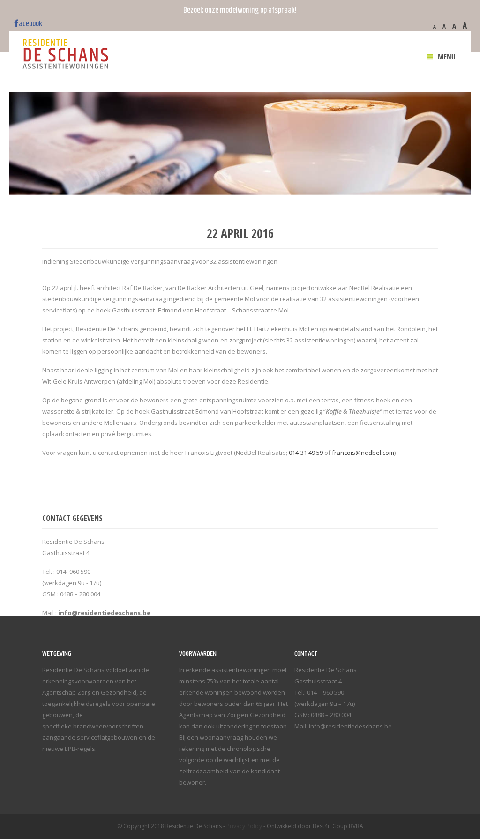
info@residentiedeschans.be (350, 726)
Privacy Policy (244, 826)
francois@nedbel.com (363, 452)
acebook (30, 24)
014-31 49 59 (306, 452)
